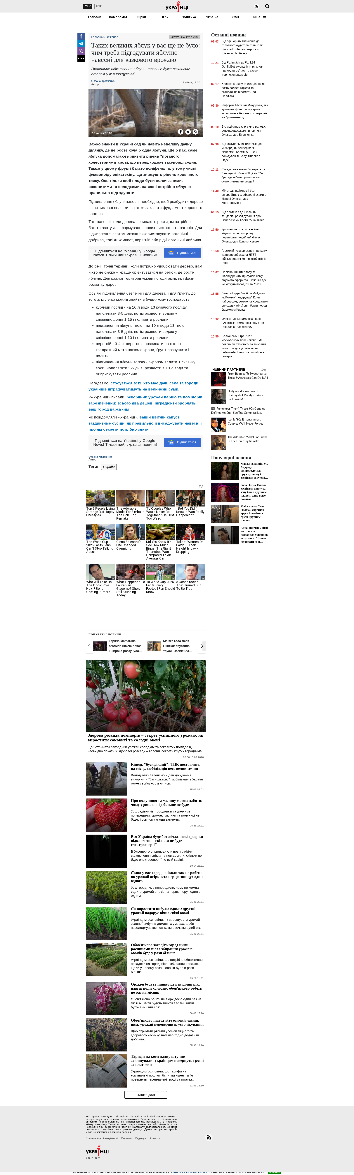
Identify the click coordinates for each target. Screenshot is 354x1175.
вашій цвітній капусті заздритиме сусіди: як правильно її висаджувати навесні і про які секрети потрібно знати (145, 423)
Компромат (118, 17)
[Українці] (177, 6)
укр (88, 6)
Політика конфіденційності (102, 1138)
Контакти (155, 1138)
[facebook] (81, 36)
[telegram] (81, 43)
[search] (267, 6)
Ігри (165, 17)
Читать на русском (184, 37)
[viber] (81, 51)
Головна (95, 17)
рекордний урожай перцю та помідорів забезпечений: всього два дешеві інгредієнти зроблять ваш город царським (145, 403)
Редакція (140, 1138)
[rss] (256, 6)
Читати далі (146, 1095)
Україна (212, 17)
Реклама (126, 1138)
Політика (188, 17)
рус (99, 6)
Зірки (141, 17)
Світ (235, 17)
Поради (109, 467)
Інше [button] (257, 17)
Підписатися (186, 253)
